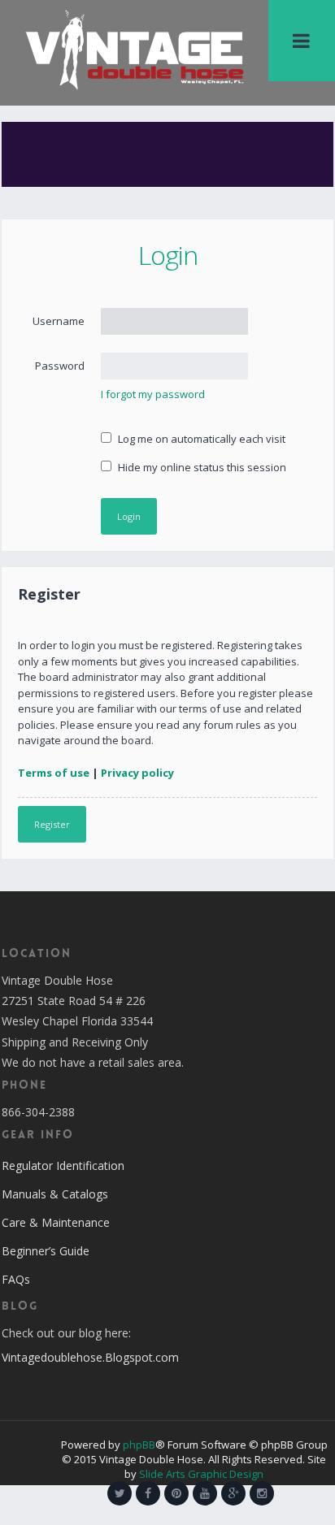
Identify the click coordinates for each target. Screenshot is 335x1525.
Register (52, 824)
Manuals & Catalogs (55, 1194)
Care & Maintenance (56, 1222)
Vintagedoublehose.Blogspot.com (90, 1357)
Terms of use (53, 772)
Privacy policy (137, 772)
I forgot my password (153, 394)
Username (59, 321)
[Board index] (134, 48)
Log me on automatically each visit (200, 438)
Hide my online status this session (200, 467)
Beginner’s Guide (45, 1251)
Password (60, 365)
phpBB (139, 1444)
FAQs (16, 1279)
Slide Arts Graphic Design (201, 1474)
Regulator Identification (63, 1165)
